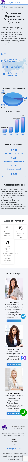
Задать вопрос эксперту (14, 321)
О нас (14, 444)
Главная (3, 6)
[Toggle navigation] (26, 2)
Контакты (14, 441)
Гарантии (14, 439)
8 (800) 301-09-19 (14, 448)
